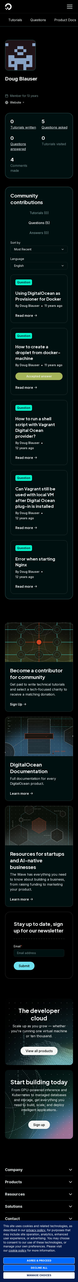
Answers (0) (39, 233)
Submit (24, 966)
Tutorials (15, 20)
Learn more (19, 793)
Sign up (39, 1125)
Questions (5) (39, 223)
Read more (24, 315)
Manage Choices (39, 1275)
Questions (38, 20)
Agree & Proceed (39, 1260)
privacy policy (35, 1230)
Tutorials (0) (39, 213)
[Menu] (69, 6)
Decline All (39, 1267)
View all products (39, 1051)
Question (23, 282)
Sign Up (16, 704)
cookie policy (17, 1250)
